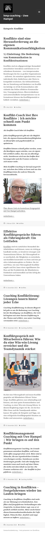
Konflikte (18, 107)
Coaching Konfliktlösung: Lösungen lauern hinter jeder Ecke (21, 299)
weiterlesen (24, 100)
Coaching (23, 328)
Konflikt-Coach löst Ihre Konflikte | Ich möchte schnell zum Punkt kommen (20, 120)
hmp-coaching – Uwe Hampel (15, 17)
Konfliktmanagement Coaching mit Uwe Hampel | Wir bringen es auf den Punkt (22, 438)
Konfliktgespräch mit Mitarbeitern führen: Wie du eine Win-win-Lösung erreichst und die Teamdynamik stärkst (21, 342)
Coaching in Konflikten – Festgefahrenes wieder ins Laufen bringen (22, 490)
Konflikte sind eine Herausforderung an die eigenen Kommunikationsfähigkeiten (24, 43)
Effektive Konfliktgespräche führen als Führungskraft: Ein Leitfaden (22, 236)
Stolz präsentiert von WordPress (29, 530)
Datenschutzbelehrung (10, 530)
